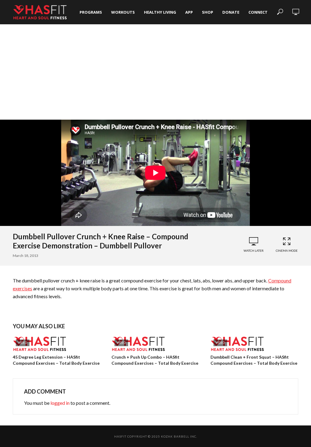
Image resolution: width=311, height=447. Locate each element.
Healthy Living (160, 12)
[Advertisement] (155, 74)
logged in (60, 403)
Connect (258, 12)
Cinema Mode (287, 250)
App (189, 12)
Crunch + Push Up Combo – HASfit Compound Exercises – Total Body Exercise (154, 360)
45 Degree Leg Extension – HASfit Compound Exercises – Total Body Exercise (56, 360)
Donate (230, 12)
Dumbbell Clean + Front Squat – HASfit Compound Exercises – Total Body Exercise (253, 360)
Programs (91, 12)
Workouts (123, 12)
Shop (207, 12)
